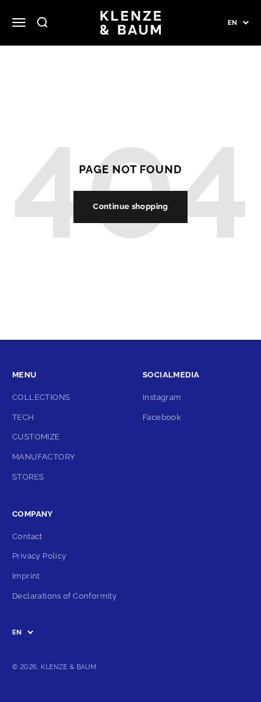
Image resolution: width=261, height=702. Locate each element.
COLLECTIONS (41, 397)
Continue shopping (130, 206)
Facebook (162, 417)
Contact (27, 536)
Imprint (26, 575)
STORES (28, 476)
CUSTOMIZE (36, 436)
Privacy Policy (39, 555)
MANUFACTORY (43, 456)
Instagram (162, 397)
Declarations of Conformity (64, 595)
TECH (23, 417)
